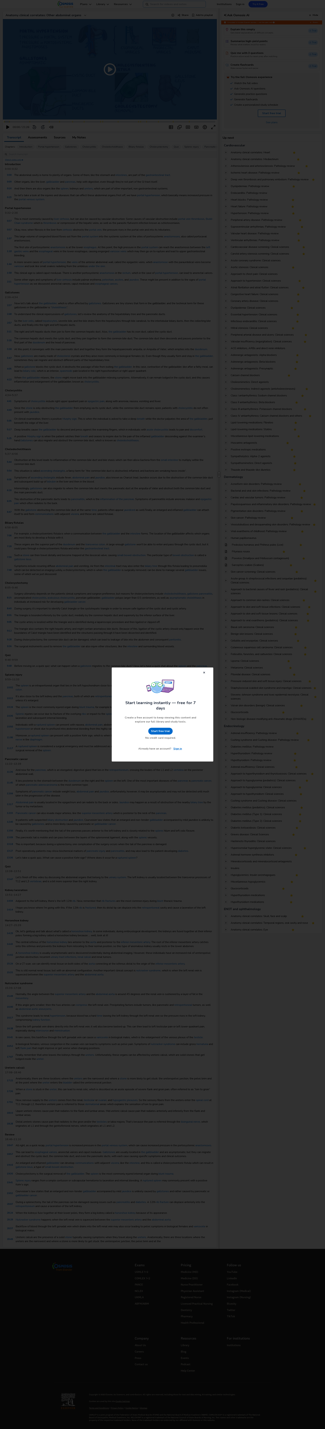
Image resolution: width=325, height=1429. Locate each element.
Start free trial (160, 731)
